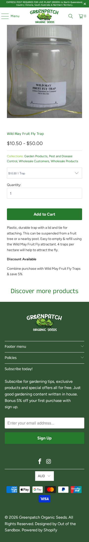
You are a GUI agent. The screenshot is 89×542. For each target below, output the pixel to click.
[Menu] (2, 16)
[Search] (70, 16)
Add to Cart (44, 214)
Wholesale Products (64, 161)
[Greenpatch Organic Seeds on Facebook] (40, 461)
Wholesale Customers (34, 161)
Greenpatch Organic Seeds (43, 517)
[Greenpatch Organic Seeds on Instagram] (48, 461)
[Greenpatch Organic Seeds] (44, 16)
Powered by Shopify (39, 530)
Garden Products (35, 156)
